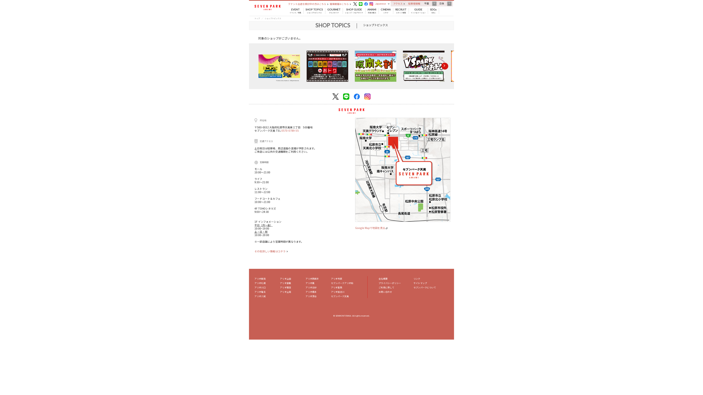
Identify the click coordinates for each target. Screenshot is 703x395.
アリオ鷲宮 (285, 287)
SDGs (433, 11)
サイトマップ (420, 283)
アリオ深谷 (311, 296)
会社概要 (383, 278)
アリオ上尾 (285, 291)
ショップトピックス (314, 11)
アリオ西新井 (312, 278)
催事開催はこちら (339, 4)
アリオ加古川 (337, 291)
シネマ (386, 11)
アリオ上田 (285, 278)
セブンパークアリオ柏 (342, 283)
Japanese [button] (380, 3)
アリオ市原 (336, 278)
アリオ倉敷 (285, 283)
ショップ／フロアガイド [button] (354, 11)
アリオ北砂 (311, 287)
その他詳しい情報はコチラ (270, 251)
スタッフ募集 (400, 11)
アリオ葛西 (336, 287)
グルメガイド (334, 11)
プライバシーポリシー (390, 283)
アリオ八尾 (260, 296)
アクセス (398, 3)
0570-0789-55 (290, 130)
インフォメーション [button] (418, 11)
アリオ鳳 (310, 283)
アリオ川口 (260, 287)
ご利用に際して (386, 287)
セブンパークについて (425, 287)
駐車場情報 (414, 3)
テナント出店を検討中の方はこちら (307, 4)
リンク (417, 278)
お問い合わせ (385, 291)
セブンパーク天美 (340, 296)
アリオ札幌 (260, 283)
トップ (257, 18)
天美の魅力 (371, 11)
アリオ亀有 (260, 291)
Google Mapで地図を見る (370, 228)
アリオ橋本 (311, 291)
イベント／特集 (295, 11)
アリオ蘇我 (260, 278)
